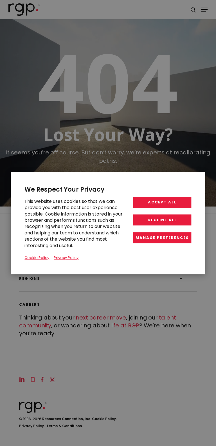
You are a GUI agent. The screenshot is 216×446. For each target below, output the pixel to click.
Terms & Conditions (64, 425)
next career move (101, 317)
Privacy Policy (32, 425)
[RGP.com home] (24, 9)
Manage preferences (162, 237)
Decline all (162, 220)
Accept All (162, 202)
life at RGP (125, 325)
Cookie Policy (36, 257)
